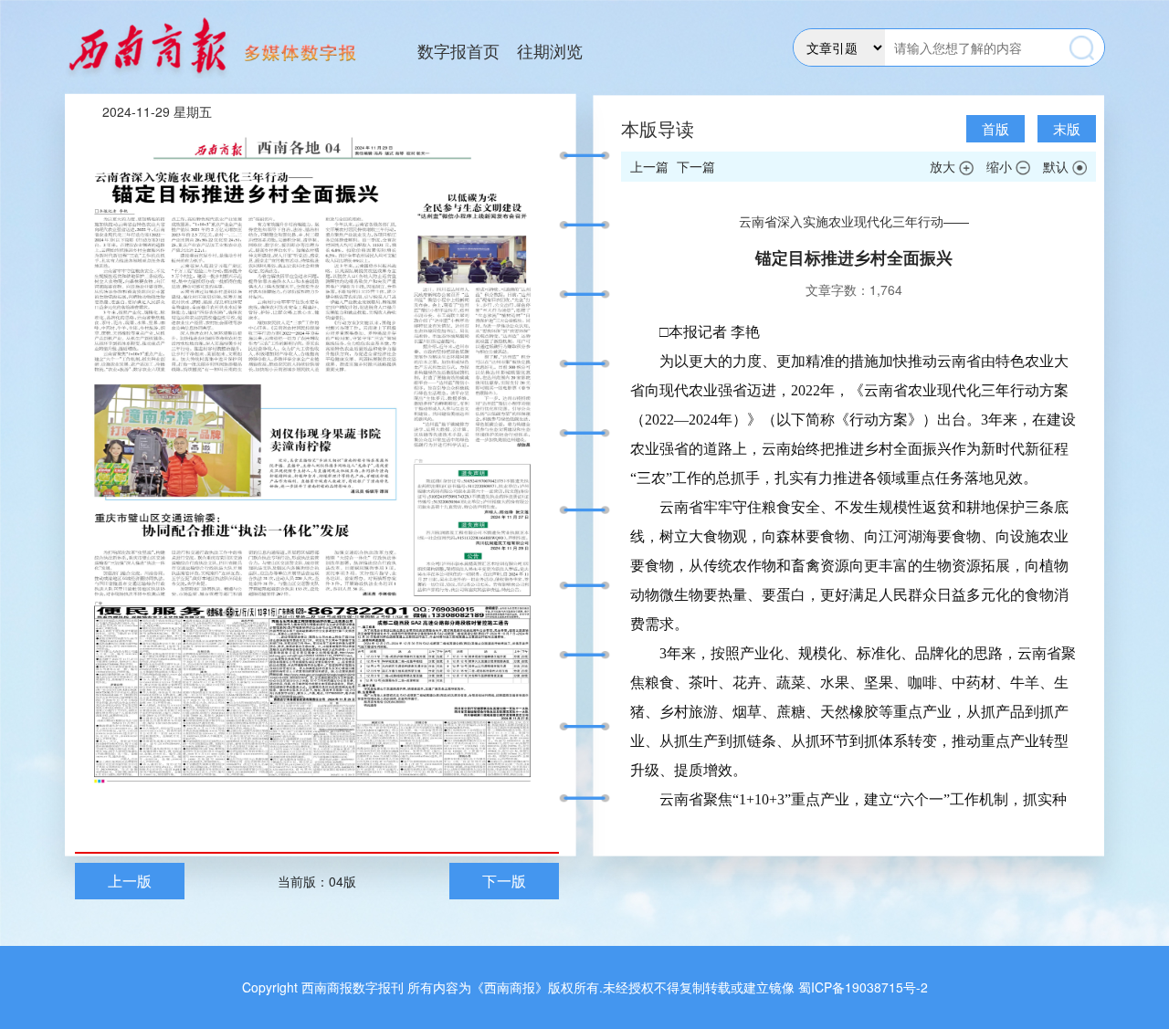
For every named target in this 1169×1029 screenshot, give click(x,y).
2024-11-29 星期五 (157, 111)
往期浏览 (550, 50)
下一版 (504, 880)
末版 (1066, 128)
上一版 (130, 880)
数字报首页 (458, 50)
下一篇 (696, 166)
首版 (995, 128)
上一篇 (649, 166)
